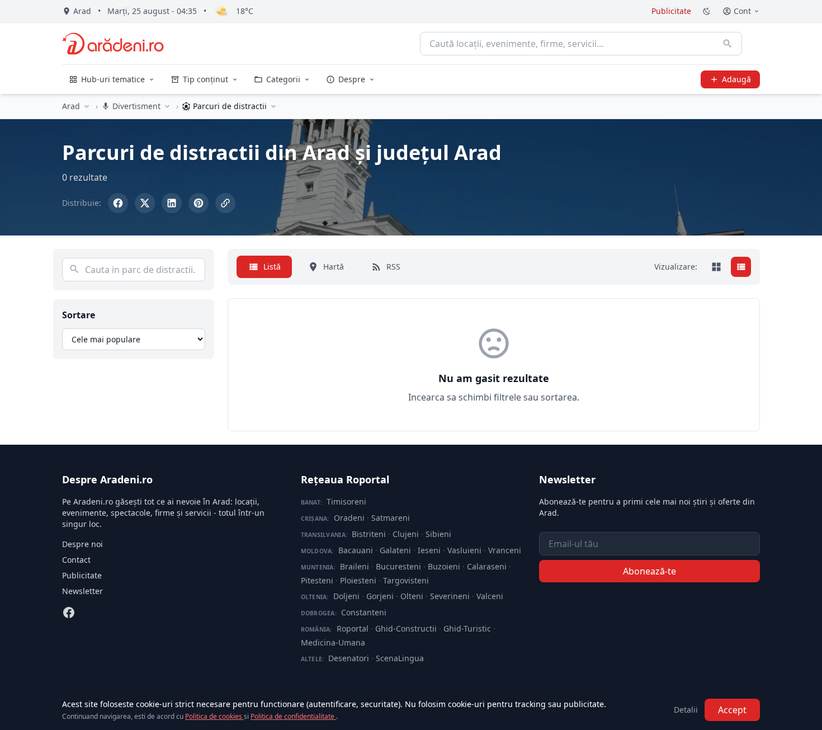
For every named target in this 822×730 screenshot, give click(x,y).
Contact (76, 559)
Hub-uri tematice (113, 79)
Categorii (283, 79)
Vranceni (504, 550)
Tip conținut (205, 79)
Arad (71, 106)
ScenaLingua (400, 658)
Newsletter (82, 591)
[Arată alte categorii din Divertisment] (167, 106)
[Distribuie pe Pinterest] (198, 203)
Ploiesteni (358, 580)
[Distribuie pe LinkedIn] (172, 203)
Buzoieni (444, 566)
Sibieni (438, 534)
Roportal (353, 628)
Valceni (489, 596)
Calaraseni (487, 566)
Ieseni (429, 550)
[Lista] (741, 267)
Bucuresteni (398, 566)
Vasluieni (464, 550)
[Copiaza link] (225, 203)
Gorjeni (380, 596)
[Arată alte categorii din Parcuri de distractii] (273, 106)
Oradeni (349, 517)
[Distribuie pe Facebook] (118, 203)
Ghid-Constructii (406, 628)
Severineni (450, 596)
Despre (351, 79)
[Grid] (716, 267)
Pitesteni (317, 580)
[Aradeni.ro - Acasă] (113, 43)
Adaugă (736, 79)
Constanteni (363, 612)
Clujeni (406, 534)
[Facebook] (68, 612)
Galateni (395, 550)
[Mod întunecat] (707, 11)
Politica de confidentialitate (293, 716)
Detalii (686, 709)
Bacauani (355, 550)
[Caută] (727, 44)
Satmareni (390, 517)
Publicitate (671, 11)
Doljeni (346, 596)
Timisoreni (346, 501)
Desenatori (348, 658)
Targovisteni (406, 580)
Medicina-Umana (333, 642)
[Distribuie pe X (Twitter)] (145, 203)
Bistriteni (369, 534)
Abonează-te (649, 571)
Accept (732, 710)
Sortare (78, 315)
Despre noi (82, 544)
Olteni (411, 596)
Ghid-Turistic (467, 628)
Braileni (354, 566)
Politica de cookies (214, 716)
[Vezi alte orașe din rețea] (86, 106)
